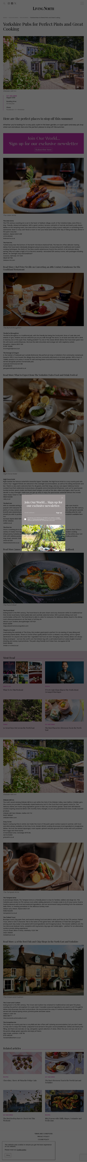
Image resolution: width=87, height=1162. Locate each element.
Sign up (59, 513)
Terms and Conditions (39, 519)
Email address (29, 513)
